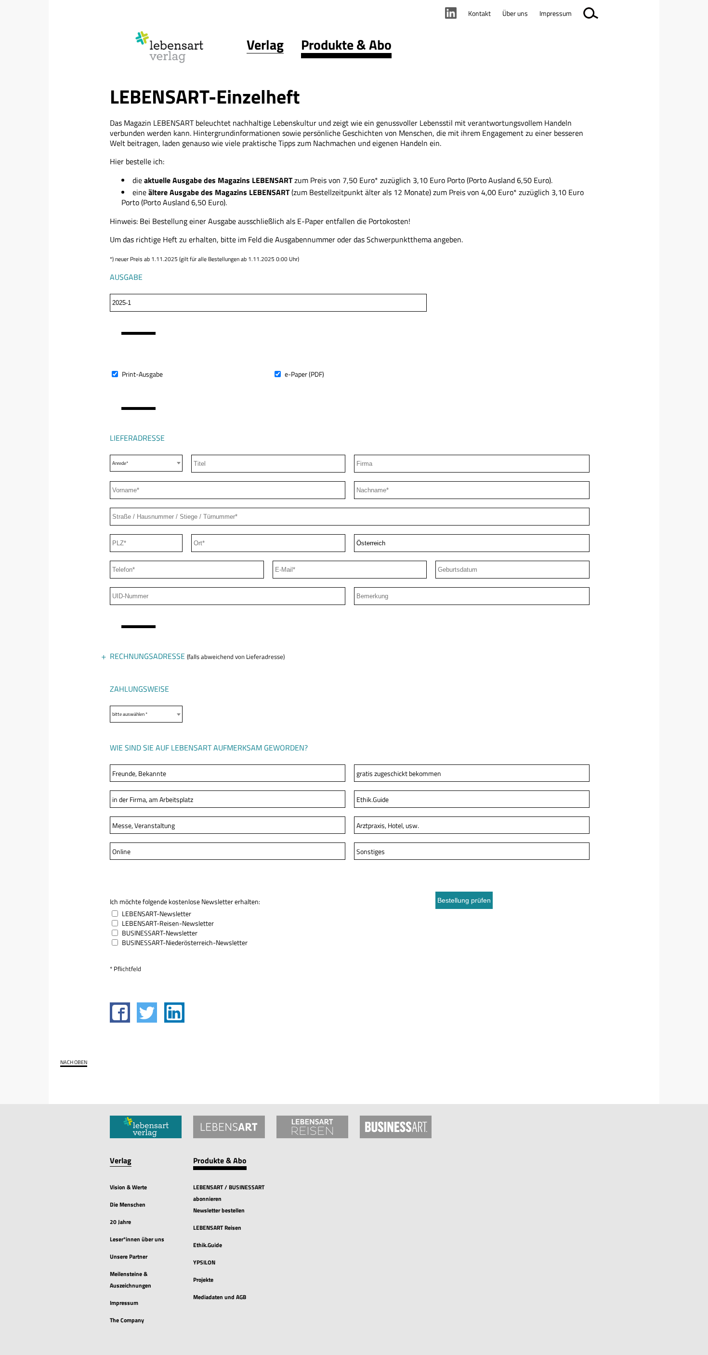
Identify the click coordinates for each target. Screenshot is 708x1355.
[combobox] (146, 463)
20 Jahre (120, 1221)
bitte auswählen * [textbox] (129, 714)
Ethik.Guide (207, 1245)
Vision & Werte (128, 1187)
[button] (265, 47)
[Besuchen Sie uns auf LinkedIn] (451, 13)
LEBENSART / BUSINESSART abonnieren (228, 1193)
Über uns (515, 13)
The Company (127, 1320)
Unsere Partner (128, 1256)
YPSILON (204, 1262)
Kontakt (479, 13)
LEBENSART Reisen (217, 1227)
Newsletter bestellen (219, 1210)
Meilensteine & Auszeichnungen (130, 1279)
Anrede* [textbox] (120, 463)
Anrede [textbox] (119, 680)
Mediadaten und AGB (219, 1297)
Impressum (124, 1302)
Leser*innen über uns (137, 1239)
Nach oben (73, 1062)
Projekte (203, 1279)
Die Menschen (127, 1204)
